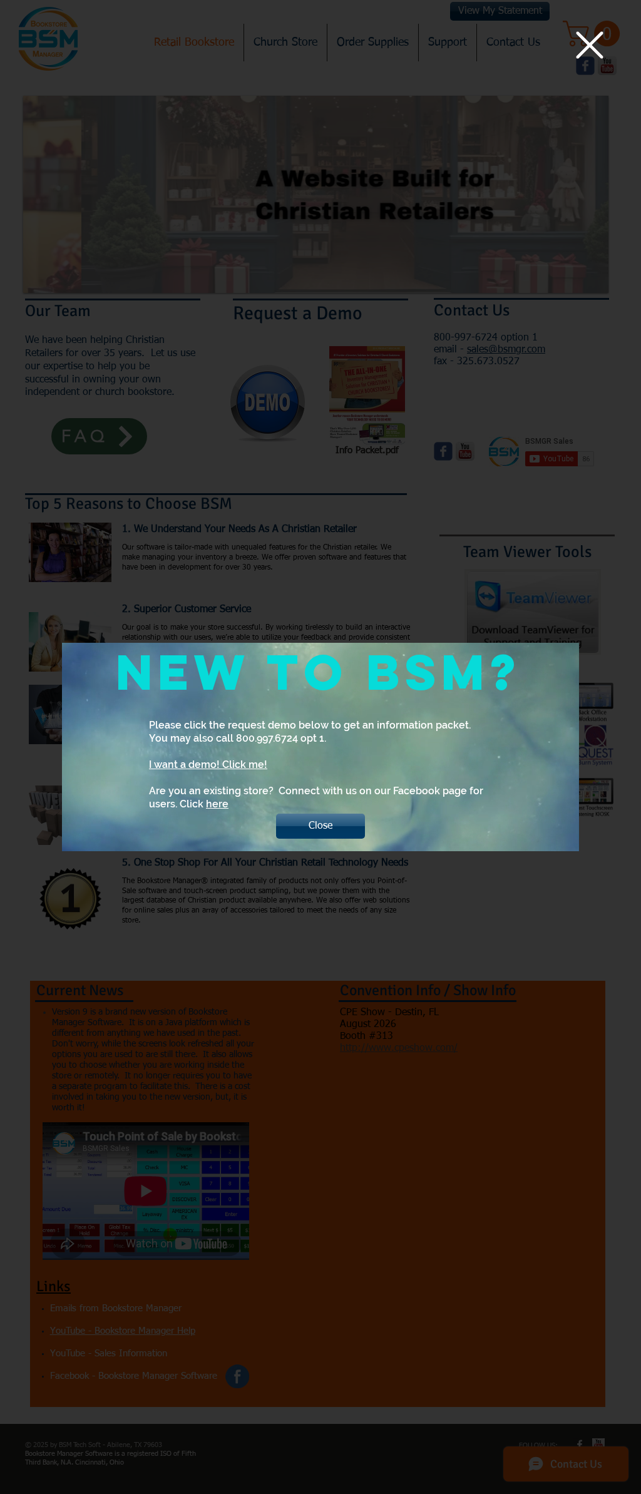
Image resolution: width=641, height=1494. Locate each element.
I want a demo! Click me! (208, 764)
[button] (589, 45)
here (217, 804)
